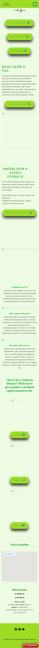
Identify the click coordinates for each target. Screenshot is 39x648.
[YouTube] (23, 629)
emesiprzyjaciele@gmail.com (19, 604)
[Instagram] (19, 629)
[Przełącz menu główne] (35, 4)
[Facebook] (16, 629)
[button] (3, 10)
